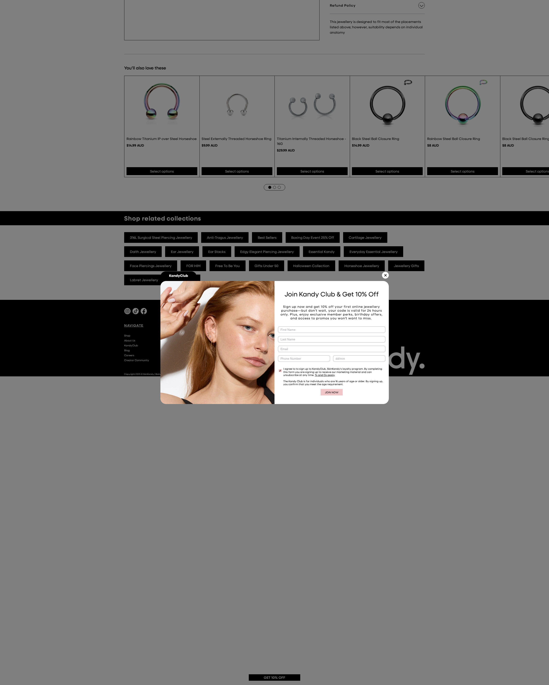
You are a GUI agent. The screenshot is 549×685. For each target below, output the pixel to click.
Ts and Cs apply (325, 375)
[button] (385, 275)
